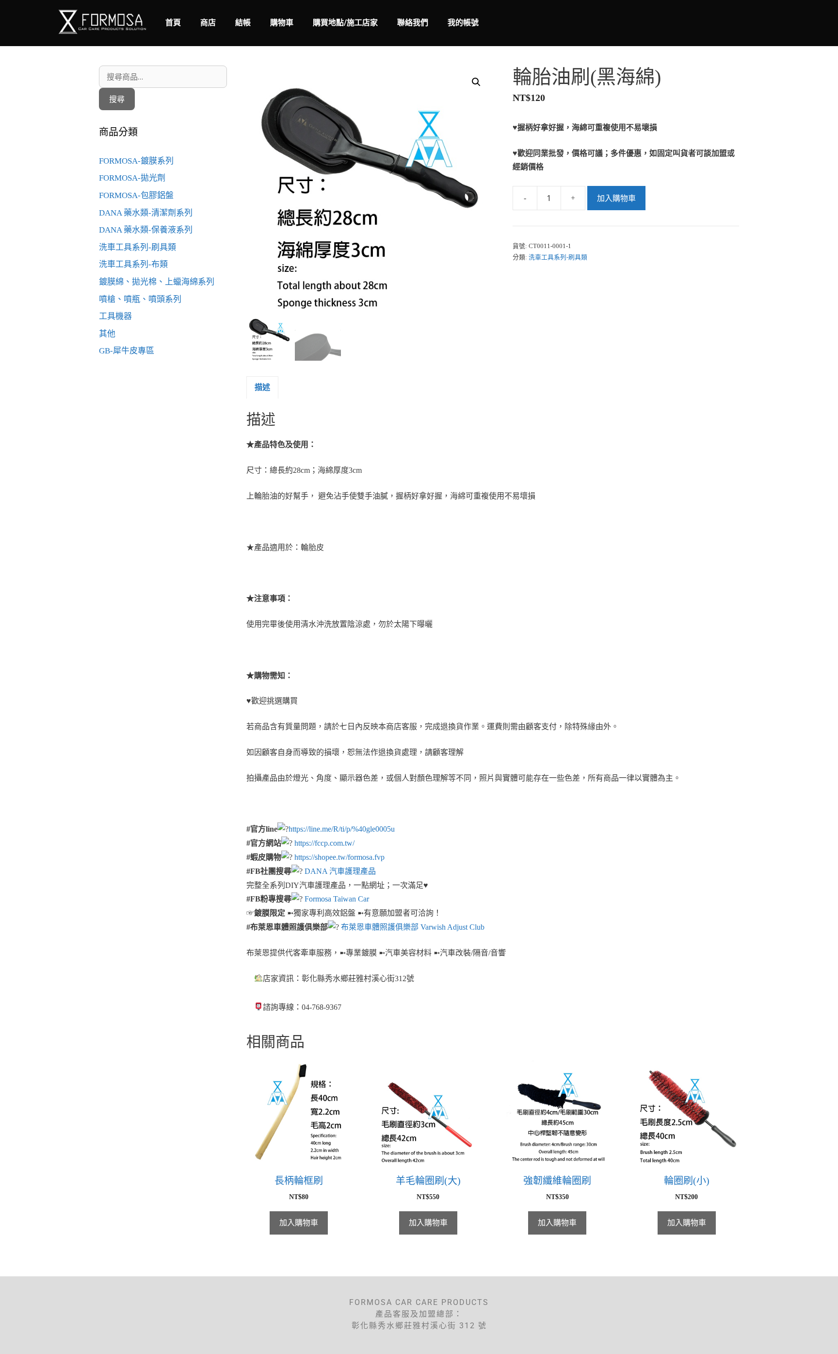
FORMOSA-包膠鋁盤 (136, 195)
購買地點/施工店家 (345, 22)
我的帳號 (463, 22)
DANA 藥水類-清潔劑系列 (146, 212)
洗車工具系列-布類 (133, 264)
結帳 (243, 22)
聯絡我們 (412, 22)
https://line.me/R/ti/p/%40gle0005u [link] (342, 829)
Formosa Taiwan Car (337, 899)
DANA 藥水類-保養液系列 (146, 229)
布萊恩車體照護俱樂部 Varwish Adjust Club (412, 927)
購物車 (281, 22)
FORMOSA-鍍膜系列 (136, 161)
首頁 (173, 22)
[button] (476, 82)
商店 (208, 22)
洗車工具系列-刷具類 (558, 257)
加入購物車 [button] (298, 1223)
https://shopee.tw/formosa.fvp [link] (339, 857)
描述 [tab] (262, 387)
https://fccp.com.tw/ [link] (324, 843)
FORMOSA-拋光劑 (132, 178)
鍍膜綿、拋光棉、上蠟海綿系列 (156, 281)
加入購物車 (616, 198)
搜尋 (117, 99)
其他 (107, 333)
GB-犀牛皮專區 (126, 350)
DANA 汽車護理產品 (340, 871)
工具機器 (115, 316)
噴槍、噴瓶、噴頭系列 (140, 299)
